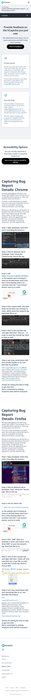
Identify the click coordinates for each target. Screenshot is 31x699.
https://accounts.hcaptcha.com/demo (15, 276)
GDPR (4, 677)
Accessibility (5, 15)
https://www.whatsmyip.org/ (11, 380)
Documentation (7, 663)
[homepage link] (7, 645)
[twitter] (3, 649)
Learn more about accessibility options (15, 161)
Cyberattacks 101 (7, 674)
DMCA (17, 687)
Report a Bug (6, 666)
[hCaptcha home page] (5, 2)
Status (4, 659)
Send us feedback (15, 47)
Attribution (22, 687)
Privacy (12, 687)
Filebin (25, 369)
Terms (7, 687)
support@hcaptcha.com (13, 368)
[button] (29, 2)
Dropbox (17, 369)
